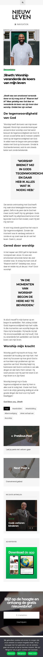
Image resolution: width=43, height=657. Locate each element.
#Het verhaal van (27, 413)
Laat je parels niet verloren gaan (18, 449)
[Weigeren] (40, 647)
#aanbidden (17, 408)
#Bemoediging (11, 413)
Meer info (32, 653)
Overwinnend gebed (14, 481)
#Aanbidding (31, 408)
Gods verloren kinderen (16, 524)
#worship (8, 418)
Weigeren (21, 653)
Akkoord (11, 653)
